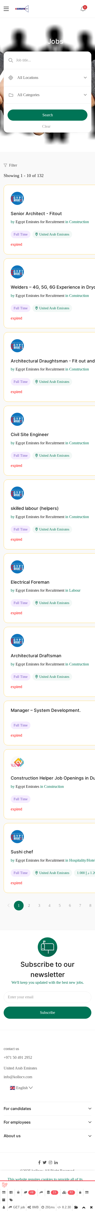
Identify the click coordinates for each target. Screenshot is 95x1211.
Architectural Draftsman (36, 655)
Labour (74, 590)
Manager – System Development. (46, 710)
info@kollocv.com (18, 1077)
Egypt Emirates (27, 786)
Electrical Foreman (30, 582)
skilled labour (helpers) (35, 508)
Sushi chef (22, 851)
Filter (13, 165)
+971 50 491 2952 (18, 1057)
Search (47, 115)
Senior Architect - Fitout (36, 213)
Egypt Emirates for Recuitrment (40, 222)
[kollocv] (22, 8)
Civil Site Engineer (30, 434)
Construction (79, 222)
